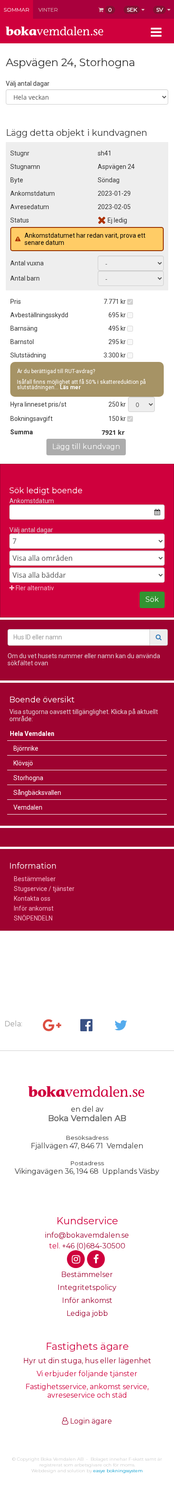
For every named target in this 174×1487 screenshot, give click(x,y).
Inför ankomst (34, 908)
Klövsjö (23, 763)
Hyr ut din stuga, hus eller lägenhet (87, 1361)
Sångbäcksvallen (37, 792)
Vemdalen (27, 807)
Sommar (16, 9)
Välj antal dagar (28, 83)
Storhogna (28, 777)
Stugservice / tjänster (44, 888)
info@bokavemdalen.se (87, 1235)
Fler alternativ (34, 588)
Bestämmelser (35, 878)
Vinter (48, 9)
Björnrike (25, 748)
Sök (152, 599)
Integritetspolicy (87, 1287)
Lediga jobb (87, 1313)
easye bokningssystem (118, 1471)
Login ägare (90, 1421)
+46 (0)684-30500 (93, 1246)
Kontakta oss (32, 898)
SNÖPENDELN (33, 918)
